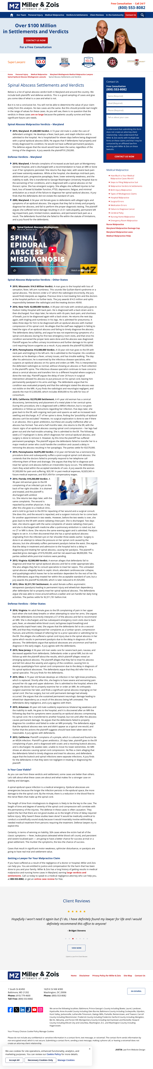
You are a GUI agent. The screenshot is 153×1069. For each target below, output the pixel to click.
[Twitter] (16, 1009)
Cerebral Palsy (117, 213)
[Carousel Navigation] (76, 938)
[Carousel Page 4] (76, 938)
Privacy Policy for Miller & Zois (106, 975)
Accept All (14, 1060)
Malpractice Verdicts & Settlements (126, 186)
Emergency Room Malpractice (124, 220)
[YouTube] (34, 1009)
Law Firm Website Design (130, 1049)
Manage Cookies (46, 1031)
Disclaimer (84, 975)
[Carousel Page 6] (83, 938)
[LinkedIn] (22, 1009)
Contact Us (131, 15)
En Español (136, 991)
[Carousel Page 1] (66, 938)
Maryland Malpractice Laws (119, 232)
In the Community (114, 15)
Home (11, 15)
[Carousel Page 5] (80, 938)
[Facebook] (10, 1009)
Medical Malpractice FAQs (118, 235)
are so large (37, 114)
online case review (44, 879)
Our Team (21, 15)
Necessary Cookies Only (40, 1060)
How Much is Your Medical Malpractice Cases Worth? (122, 177)
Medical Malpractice (33, 6)
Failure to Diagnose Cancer (123, 209)
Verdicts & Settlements (77, 15)
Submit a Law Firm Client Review (76, 957)
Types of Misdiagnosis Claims (124, 193)
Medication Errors (119, 205)
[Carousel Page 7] (87, 938)
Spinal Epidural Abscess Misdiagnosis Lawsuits (27, 77)
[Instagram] (40, 1009)
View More (76, 948)
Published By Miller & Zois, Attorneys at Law (128, 6)
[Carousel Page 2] (69, 938)
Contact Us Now (35, 40)
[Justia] (28, 1009)
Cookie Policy (33, 1031)
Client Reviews (97, 15)
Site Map (128, 975)
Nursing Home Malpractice (123, 216)
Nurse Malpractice (115, 224)
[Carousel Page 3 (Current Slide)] (73, 938)
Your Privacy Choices (17, 1031)
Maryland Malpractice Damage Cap (123, 228)
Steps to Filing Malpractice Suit (124, 182)
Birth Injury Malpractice (121, 190)
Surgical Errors (117, 201)
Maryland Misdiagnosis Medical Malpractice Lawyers (71, 74)
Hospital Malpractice (120, 197)
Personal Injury (35, 15)
